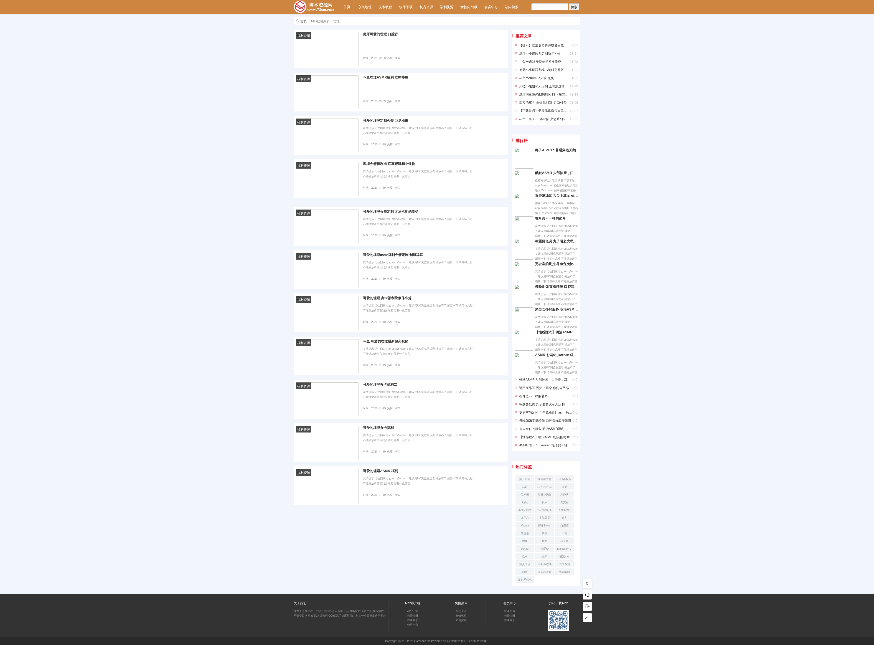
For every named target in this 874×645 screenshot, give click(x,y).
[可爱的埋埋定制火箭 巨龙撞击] (327, 135)
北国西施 (564, 564)
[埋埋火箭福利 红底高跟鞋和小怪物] (327, 178)
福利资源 (447, 6)
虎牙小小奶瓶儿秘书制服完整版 (541, 69)
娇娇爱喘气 (525, 579)
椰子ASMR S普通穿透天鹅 (555, 150)
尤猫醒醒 (564, 572)
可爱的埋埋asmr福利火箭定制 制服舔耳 (393, 255)
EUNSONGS (544, 486)
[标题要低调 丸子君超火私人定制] (524, 249)
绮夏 (564, 486)
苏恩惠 (525, 533)
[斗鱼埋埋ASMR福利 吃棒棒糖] (327, 92)
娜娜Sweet (544, 525)
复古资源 (426, 6)
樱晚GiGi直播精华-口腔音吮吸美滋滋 (556, 286)
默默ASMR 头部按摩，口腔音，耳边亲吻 (556, 173)
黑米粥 (525, 494)
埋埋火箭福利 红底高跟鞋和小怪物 (389, 164)
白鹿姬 (564, 525)
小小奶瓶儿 (544, 510)
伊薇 (544, 533)
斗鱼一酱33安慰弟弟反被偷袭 (540, 61)
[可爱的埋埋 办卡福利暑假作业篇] (327, 312)
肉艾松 (564, 502)
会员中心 (491, 6)
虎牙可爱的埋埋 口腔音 (380, 34)
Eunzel (525, 548)
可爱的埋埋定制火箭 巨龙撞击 (385, 120)
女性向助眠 (469, 6)
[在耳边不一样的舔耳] (524, 226)
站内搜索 (511, 6)
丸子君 (525, 517)
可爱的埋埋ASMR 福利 (380, 471)
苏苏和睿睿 (544, 572)
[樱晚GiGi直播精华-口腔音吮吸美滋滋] (524, 294)
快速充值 (509, 611)
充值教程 (461, 615)
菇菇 (525, 486)
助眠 (525, 502)
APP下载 (412, 611)
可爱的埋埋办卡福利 (378, 428)
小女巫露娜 (544, 564)
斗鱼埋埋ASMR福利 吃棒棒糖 (385, 77)
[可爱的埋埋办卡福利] (327, 442)
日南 (564, 533)
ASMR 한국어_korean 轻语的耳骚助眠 (556, 355)
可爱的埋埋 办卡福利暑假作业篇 (387, 298)
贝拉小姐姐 (564, 479)
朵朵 (544, 556)
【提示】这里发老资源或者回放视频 (544, 45)
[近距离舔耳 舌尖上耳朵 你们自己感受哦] (524, 203)
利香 (525, 572)
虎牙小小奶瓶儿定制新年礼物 (540, 53)
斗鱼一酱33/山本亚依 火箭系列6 (542, 118)
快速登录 (412, 620)
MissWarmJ (564, 548)
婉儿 (564, 517)
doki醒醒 (564, 510)
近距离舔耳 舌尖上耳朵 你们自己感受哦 (556, 195)
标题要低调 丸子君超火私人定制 (556, 241)
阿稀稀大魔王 (544, 479)
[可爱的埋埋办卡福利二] (327, 399)
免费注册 (412, 615)
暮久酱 (564, 541)
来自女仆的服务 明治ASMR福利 (556, 309)
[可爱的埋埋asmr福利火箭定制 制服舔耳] (327, 269)
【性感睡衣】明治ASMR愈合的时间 (556, 332)
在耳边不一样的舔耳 (550, 218)
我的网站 (454, 641)
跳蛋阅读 (524, 564)
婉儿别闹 (524, 479)
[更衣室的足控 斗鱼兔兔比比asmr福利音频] (524, 271)
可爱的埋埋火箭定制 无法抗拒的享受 (391, 211)
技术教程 (385, 6)
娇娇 (544, 541)
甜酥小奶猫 (544, 494)
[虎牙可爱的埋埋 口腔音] (327, 48)
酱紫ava (564, 556)
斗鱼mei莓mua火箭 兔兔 (536, 78)
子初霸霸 (544, 517)
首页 (346, 6)
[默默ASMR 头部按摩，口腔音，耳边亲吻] (524, 180)
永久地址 (365, 6)
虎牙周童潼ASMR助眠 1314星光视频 (545, 94)
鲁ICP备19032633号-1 (475, 641)
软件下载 (406, 6)
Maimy (525, 525)
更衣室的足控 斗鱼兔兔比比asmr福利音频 (556, 264)
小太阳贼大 (525, 510)
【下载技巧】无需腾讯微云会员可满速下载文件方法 (555, 110)
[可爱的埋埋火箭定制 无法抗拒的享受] (327, 226)
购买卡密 (412, 624)
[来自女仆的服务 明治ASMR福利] (524, 317)
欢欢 (525, 556)
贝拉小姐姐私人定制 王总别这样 (542, 86)
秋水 (544, 502)
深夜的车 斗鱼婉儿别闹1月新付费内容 (546, 102)
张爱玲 (545, 548)
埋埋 (525, 541)
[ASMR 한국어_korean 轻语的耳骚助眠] (524, 362)
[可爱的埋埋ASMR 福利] (327, 485)
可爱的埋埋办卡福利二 (380, 384)
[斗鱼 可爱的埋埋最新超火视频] (327, 356)
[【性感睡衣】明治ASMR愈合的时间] (524, 340)
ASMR (564, 494)
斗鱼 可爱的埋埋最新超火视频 (385, 341)
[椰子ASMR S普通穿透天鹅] (524, 158)
